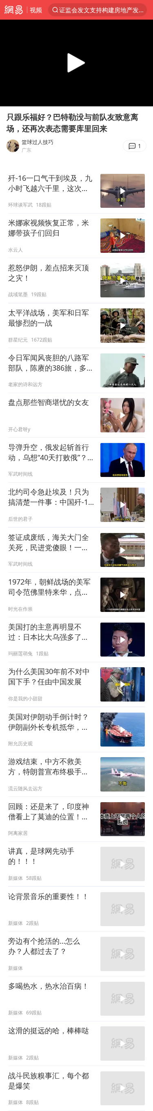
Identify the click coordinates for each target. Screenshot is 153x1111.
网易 (13, 10)
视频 (36, 10)
